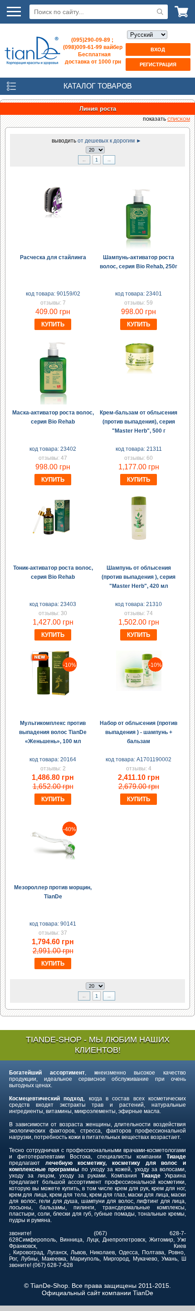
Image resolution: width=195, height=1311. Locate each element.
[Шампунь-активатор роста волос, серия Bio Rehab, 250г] (138, 247)
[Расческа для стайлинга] (53, 217)
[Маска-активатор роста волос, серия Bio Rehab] (53, 402)
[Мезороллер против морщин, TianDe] (53, 858)
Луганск (57, 1252)
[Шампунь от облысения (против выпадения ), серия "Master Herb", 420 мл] (138, 539)
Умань (169, 1259)
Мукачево (145, 1259)
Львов (78, 1252)
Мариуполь (84, 1259)
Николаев (102, 1252)
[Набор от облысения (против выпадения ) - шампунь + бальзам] (138, 689)
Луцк (92, 1240)
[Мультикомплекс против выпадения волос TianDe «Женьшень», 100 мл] (53, 694)
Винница (71, 1240)
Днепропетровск (123, 1240)
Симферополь (37, 1240)
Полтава (153, 1252)
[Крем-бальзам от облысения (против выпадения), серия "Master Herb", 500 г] (138, 373)
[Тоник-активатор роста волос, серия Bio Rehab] (53, 539)
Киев (180, 1246)
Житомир (161, 1240)
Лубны (29, 1259)
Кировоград (28, 1252)
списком (178, 119)
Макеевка (54, 1259)
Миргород (116, 1259)
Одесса (128, 1252)
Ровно (176, 1252)
